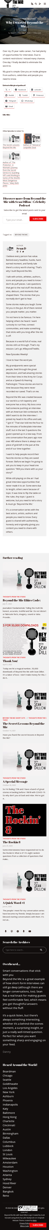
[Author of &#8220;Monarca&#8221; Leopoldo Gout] (32, 139)
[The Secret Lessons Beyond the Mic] (12, 139)
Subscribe (38, 218)
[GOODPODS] (5, 931)
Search (41, 950)
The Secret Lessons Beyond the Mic (11, 146)
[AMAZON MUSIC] (23, 931)
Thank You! (10, 661)
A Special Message (15, 781)
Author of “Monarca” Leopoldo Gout (32, 146)
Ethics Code (24, 1226)
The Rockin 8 (11, 842)
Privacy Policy (25, 1223)
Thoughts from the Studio (24, 19)
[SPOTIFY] (17, 931)
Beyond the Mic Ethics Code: (22, 600)
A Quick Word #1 (14, 903)
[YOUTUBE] (29, 931)
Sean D (13, 33)
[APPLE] (11, 931)
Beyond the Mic (21, 235)
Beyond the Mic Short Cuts (14, 718)
